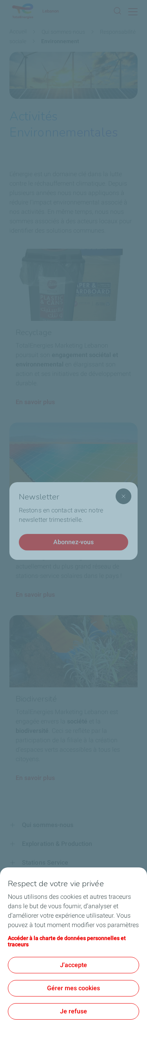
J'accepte (73, 965)
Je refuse (73, 1011)
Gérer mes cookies (73, 988)
